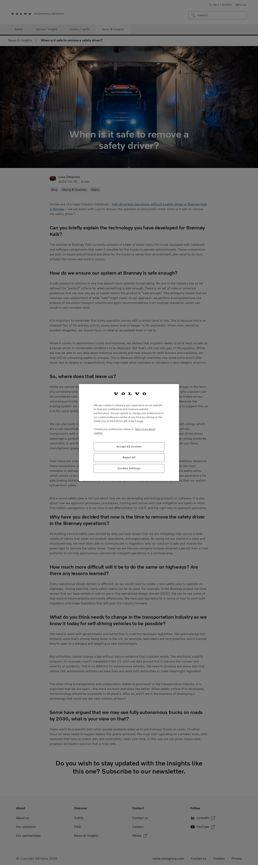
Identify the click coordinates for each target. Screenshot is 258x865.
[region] (129, 432)
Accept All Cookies (129, 446)
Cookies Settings (129, 468)
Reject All (129, 457)
